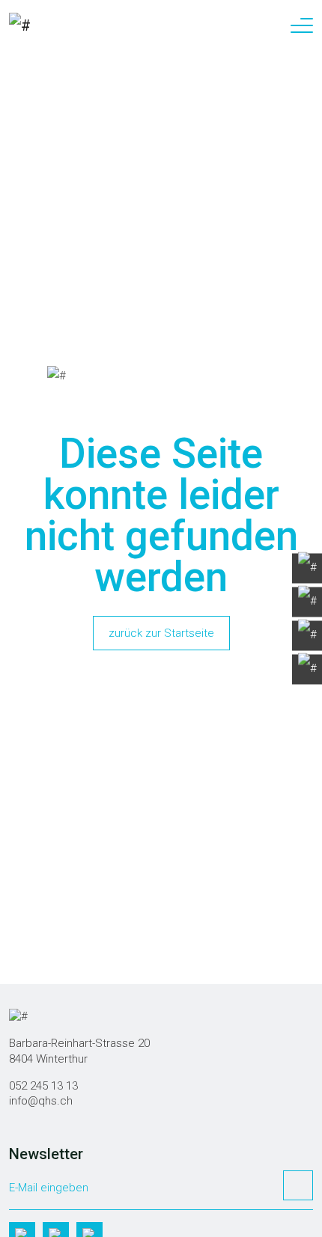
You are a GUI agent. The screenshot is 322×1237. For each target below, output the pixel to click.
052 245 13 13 (43, 1086)
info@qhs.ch (41, 1101)
